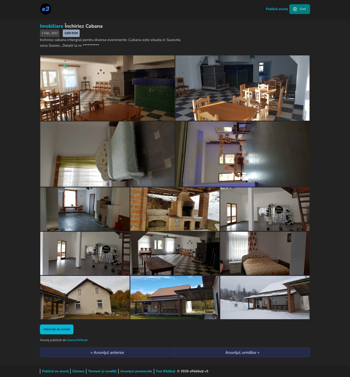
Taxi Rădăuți (165, 371)
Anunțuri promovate (136, 371)
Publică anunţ (277, 9)
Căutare (78, 371)
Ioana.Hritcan (77, 340)
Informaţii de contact (56, 329)
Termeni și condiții (102, 371)
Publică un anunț (55, 371)
